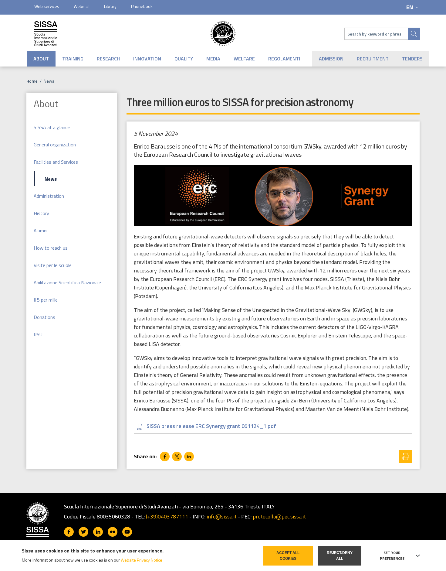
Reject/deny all (340, 556)
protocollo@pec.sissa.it (279, 516)
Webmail (82, 6)
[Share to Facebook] (165, 456)
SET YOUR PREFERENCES (392, 555)
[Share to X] (177, 456)
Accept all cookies (287, 556)
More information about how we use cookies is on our (92, 560)
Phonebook (142, 6)
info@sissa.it (222, 516)
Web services (46, 6)
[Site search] (414, 34)
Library (110, 6)
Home (32, 81)
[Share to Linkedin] (189, 456)
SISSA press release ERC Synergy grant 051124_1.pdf (211, 426)
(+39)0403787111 (167, 516)
